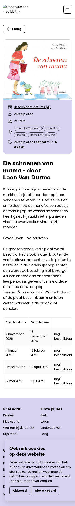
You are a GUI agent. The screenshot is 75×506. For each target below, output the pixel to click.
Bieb (44, 415)
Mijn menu (10, 434)
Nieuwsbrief (12, 421)
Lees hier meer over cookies (30, 481)
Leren (45, 421)
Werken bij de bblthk (18, 427)
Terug (17, 29)
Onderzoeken (51, 427)
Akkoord (20, 490)
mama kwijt (36, 134)
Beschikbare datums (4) (32, 107)
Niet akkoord (45, 490)
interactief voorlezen (28, 128)
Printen (8, 415)
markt (51, 134)
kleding (20, 134)
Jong (44, 434)
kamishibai (51, 128)
